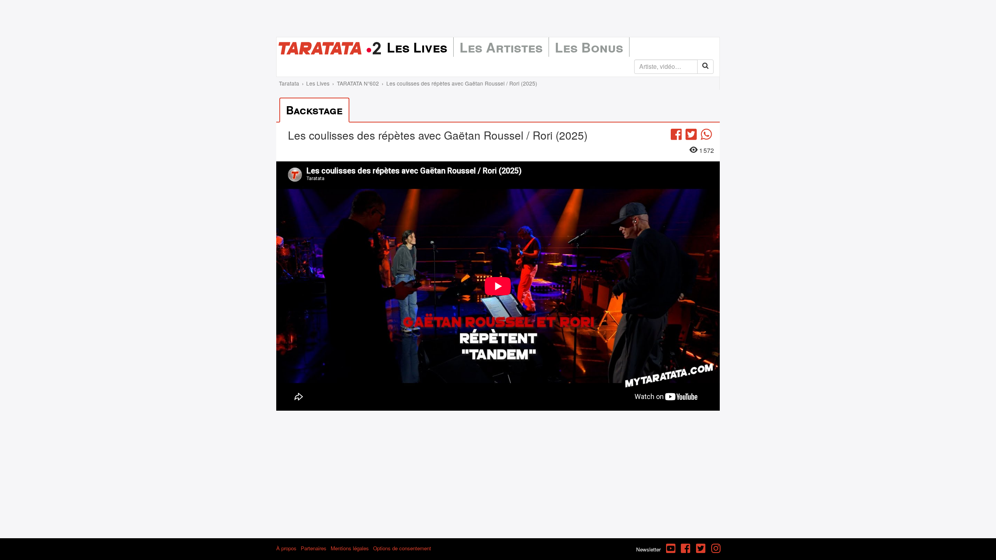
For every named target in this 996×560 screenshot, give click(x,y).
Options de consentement (402, 548)
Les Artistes (501, 47)
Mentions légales (350, 548)
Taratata (289, 83)
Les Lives (417, 47)
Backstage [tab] (314, 110)
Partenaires (313, 548)
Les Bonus (589, 47)
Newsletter (648, 549)
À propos (286, 548)
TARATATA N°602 (358, 83)
